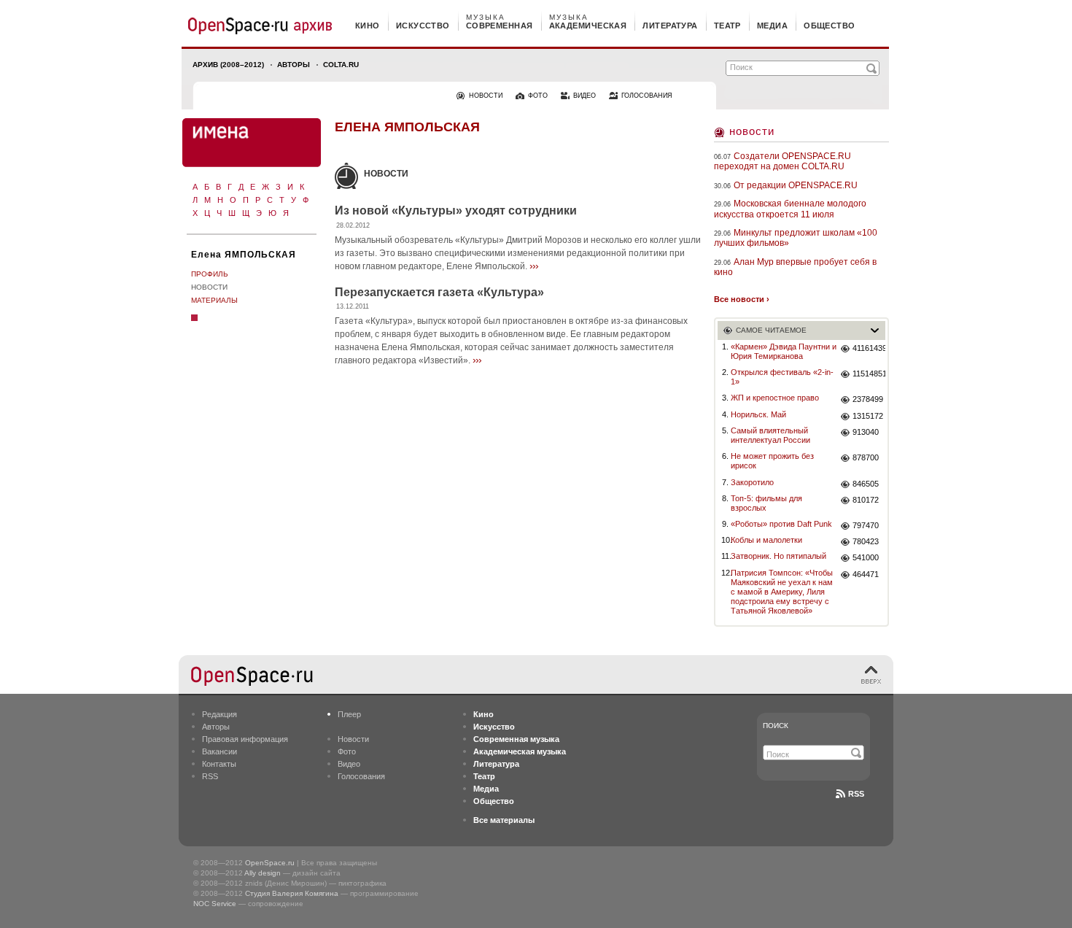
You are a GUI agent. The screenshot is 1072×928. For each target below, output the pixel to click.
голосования (646, 95)
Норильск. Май (758, 414)
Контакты (219, 763)
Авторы (293, 65)
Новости (209, 287)
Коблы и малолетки (766, 539)
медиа (772, 25)
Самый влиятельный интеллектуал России (770, 435)
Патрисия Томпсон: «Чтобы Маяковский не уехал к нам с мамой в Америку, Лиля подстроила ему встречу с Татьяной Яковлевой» (782, 592)
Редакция (219, 714)
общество (829, 25)
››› (533, 265)
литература (669, 25)
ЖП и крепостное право (775, 397)
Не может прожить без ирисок (772, 461)
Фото (347, 751)
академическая (588, 25)
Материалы (214, 300)
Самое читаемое (771, 330)
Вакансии (219, 751)
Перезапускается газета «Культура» (439, 292)
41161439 (868, 348)
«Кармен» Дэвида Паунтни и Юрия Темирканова (783, 351)
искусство (423, 25)
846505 (865, 483)
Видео (349, 763)
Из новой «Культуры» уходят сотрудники (456, 210)
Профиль (209, 274)
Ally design (262, 873)
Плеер (349, 714)
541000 (865, 557)
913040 (865, 432)
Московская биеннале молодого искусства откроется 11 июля (790, 208)
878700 (865, 457)
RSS (210, 776)
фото (538, 95)
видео (584, 95)
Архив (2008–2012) (228, 65)
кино (367, 25)
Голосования (361, 776)
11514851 (868, 373)
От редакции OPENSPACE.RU (796, 185)
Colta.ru (341, 65)
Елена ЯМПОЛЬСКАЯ (243, 255)
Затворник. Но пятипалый (778, 556)
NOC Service (214, 904)
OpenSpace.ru (270, 863)
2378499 (867, 399)
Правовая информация (245, 739)
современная (499, 25)
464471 (865, 574)
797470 (865, 525)
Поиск (775, 726)
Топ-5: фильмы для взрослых (766, 503)
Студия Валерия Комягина (291, 893)
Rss (856, 793)
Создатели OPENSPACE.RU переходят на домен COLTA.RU (782, 161)
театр (727, 25)
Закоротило (752, 482)
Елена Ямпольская (407, 127)
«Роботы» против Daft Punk (781, 523)
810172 (865, 499)
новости (485, 95)
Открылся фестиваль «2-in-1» (782, 377)
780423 (865, 541)
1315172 (867, 415)
